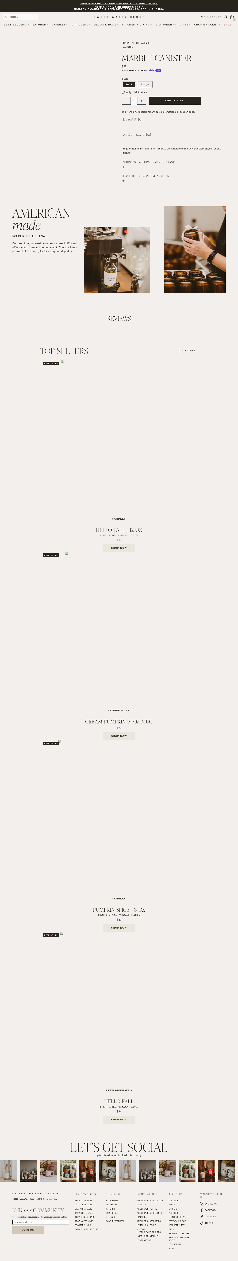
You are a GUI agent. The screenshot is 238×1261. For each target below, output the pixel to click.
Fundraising (144, 1240)
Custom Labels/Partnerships (149, 1230)
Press (172, 1204)
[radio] (129, 84)
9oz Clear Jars (83, 1204)
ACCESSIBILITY (177, 1225)
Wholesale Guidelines (149, 1213)
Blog (171, 1248)
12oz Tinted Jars (84, 1217)
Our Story (174, 1200)
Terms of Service (178, 1217)
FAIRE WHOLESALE (146, 1225)
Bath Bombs (112, 1200)
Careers (173, 1208)
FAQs (171, 1229)
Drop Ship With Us (147, 1236)
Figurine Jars (83, 1225)
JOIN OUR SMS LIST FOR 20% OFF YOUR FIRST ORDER (119, 3)
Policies (173, 1213)
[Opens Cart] (232, 17)
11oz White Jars (84, 1213)
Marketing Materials (149, 1221)
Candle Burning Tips (86, 1229)
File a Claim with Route (180, 1238)
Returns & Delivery (180, 1233)
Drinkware (111, 1204)
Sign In (141, 1204)
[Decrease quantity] (126, 101)
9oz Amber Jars (83, 1208)
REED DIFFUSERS (83, 1200)
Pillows (110, 1217)
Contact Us (175, 1244)
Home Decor (112, 1213)
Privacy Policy (177, 1221)
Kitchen (110, 1208)
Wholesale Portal (147, 1208)
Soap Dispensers (115, 1221)
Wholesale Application (150, 1200)
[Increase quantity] (141, 101)
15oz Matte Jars (84, 1221)
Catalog (141, 1217)
